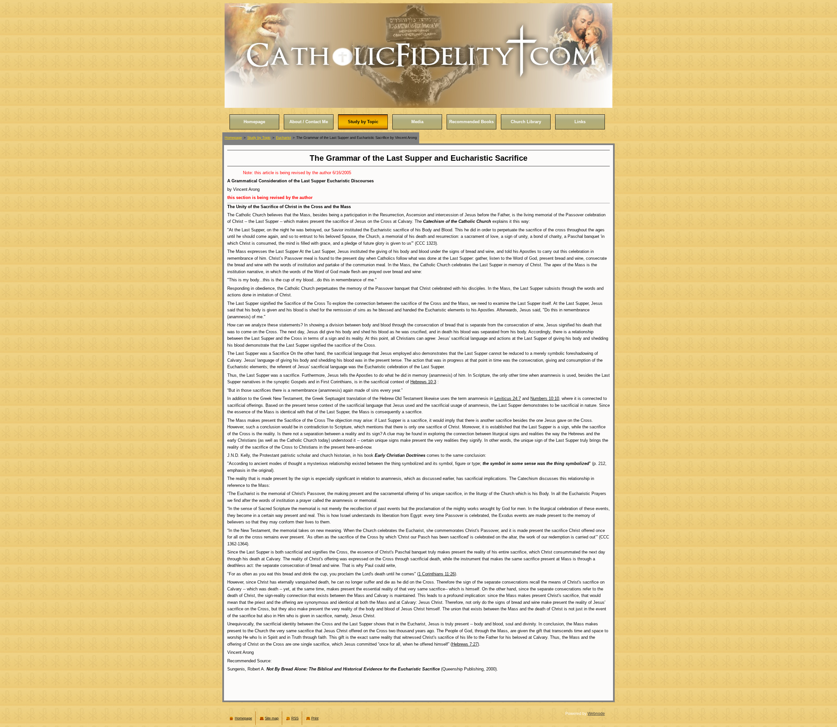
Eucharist (283, 138)
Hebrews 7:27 (465, 644)
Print (314, 718)
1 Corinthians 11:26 (436, 573)
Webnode (596, 714)
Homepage (233, 138)
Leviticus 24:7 (507, 398)
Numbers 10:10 (544, 398)
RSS (295, 718)
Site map (272, 718)
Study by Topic (259, 138)
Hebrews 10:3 (423, 381)
